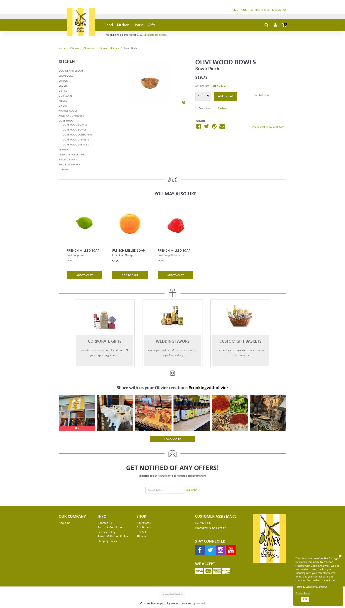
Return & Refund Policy (113, 536)
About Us (247, 10)
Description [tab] (204, 108)
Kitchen (123, 24)
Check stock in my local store (268, 127)
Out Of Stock (202, 85)
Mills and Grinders (71, 115)
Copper (63, 80)
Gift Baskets (144, 527)
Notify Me (221, 85)
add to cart (84, 275)
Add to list (263, 95)
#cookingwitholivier (208, 387)
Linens (63, 105)
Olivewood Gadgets (76, 139)
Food (109, 24)
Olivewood (89, 48)
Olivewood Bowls (109, 48)
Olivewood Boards (75, 124)
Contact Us (279, 10)
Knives (63, 100)
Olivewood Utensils (76, 144)
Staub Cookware (69, 164)
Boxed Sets (144, 522)
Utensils (64, 169)
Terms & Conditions (306, 586)
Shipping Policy (107, 541)
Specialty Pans (68, 159)
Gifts (151, 24)
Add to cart (225, 96)
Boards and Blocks (71, 70)
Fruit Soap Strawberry (171, 255)
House (138, 24)
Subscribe (191, 490)
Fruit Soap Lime (76, 255)
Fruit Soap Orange (123, 255)
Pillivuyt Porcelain (71, 154)
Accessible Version (172, 594)
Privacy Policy (302, 593)
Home (234, 10)
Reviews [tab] (222, 108)
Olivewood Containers (77, 134)
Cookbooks (66, 75)
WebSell (200, 603)
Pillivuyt (142, 536)
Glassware (65, 95)
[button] (284, 25)
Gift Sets (142, 532)
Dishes (63, 90)
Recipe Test (262, 10)
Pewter (63, 149)
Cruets (63, 85)
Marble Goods (68, 110)
